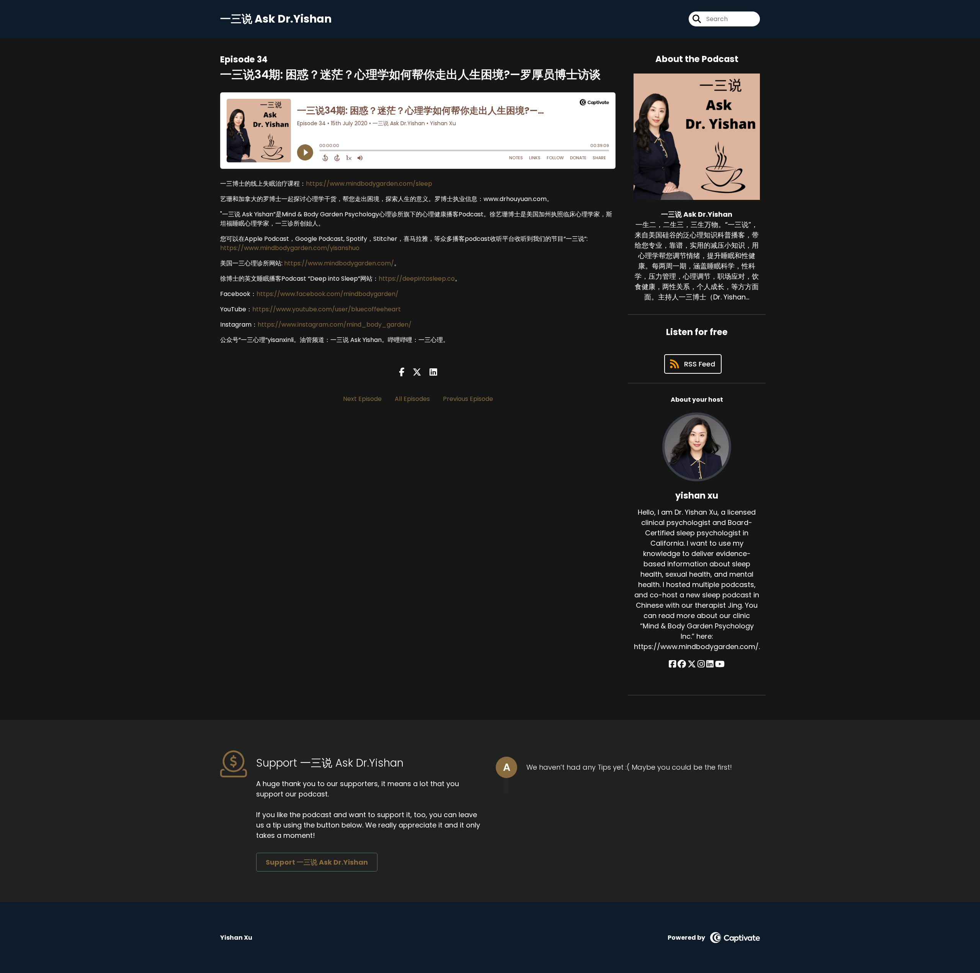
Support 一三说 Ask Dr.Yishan (317, 862)
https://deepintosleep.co (417, 278)
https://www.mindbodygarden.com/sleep (369, 183)
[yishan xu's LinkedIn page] (710, 664)
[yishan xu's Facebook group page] (682, 664)
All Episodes (412, 398)
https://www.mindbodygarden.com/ (339, 263)
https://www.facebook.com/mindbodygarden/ (327, 293)
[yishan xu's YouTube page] (720, 664)
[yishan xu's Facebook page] (672, 664)
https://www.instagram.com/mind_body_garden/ (335, 324)
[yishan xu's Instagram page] (701, 664)
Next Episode (362, 398)
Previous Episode (468, 398)
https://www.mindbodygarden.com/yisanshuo (289, 248)
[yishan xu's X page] (692, 664)
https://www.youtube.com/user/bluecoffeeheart (326, 309)
